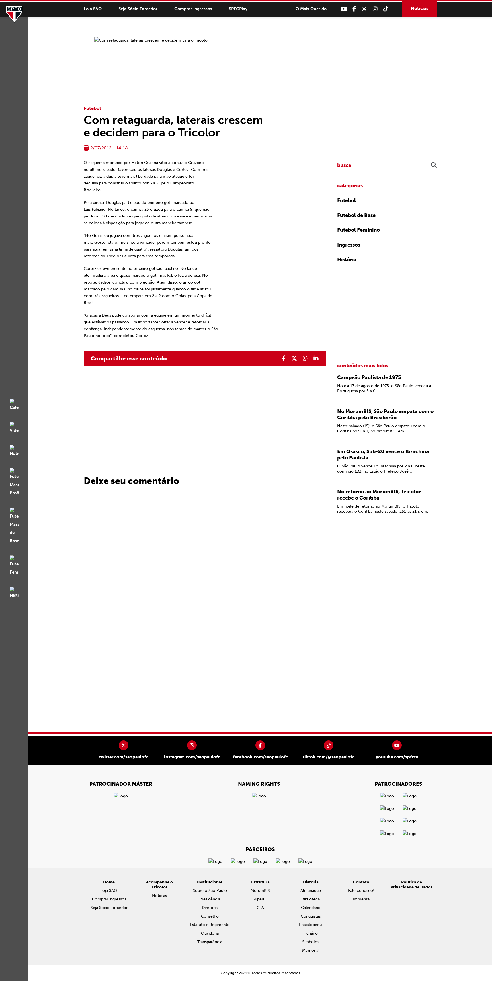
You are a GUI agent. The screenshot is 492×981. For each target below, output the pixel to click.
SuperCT (260, 899)
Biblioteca (311, 899)
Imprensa (361, 899)
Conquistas (311, 916)
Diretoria (210, 907)
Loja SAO (93, 8)
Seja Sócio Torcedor (137, 8)
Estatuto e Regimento (210, 924)
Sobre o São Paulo (210, 890)
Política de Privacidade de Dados (411, 885)
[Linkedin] (316, 358)
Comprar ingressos (193, 8)
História (346, 259)
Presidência (209, 899)
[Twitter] (364, 9)
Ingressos (348, 245)
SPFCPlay (238, 8)
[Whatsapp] (305, 358)
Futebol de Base (356, 215)
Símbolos (310, 941)
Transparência (209, 941)
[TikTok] (385, 9)
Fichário (311, 933)
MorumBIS (260, 890)
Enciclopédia (310, 924)
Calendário (311, 907)
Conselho (210, 916)
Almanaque (310, 890)
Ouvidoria (210, 933)
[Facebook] (354, 9)
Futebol (92, 108)
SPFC (14, 14)
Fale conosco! (361, 890)
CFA (260, 907)
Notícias (419, 8)
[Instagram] (375, 9)
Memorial (310, 950)
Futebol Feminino (358, 230)
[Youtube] (344, 9)
